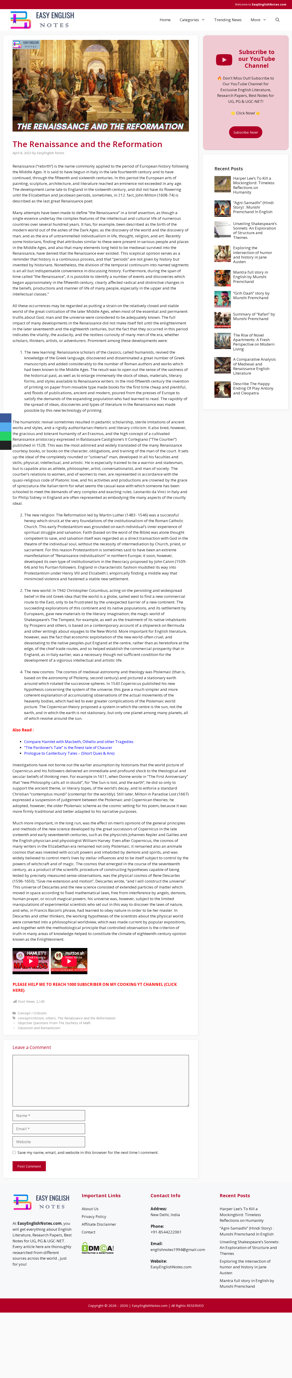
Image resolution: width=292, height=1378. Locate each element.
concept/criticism (31, 1018)
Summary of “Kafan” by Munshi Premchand (254, 316)
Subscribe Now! (246, 132)
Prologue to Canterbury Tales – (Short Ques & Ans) (69, 753)
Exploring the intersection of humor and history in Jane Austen (252, 254)
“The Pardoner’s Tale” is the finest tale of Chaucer (68, 747)
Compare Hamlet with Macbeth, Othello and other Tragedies (78, 741)
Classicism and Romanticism (39, 1028)
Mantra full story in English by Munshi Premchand (250, 276)
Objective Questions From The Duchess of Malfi (54, 1023)
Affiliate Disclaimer (99, 1224)
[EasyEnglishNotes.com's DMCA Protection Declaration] (98, 1252)
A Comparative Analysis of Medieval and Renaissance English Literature (254, 366)
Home (165, 19)
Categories (189, 19)
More (255, 19)
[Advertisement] (246, 442)
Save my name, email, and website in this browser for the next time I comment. (88, 1152)
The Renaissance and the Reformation (86, 1018)
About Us (90, 1208)
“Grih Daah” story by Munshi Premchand (251, 295)
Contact (88, 1232)
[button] (277, 20)
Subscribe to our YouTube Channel (256, 58)
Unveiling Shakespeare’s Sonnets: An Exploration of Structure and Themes (255, 230)
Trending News (228, 19)
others (51, 1018)
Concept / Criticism (32, 1013)
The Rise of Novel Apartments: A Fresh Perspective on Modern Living (253, 342)
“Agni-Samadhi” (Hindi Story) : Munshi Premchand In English (253, 207)
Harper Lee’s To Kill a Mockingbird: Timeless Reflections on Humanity (253, 185)
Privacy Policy (94, 1216)
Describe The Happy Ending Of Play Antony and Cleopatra (253, 388)
